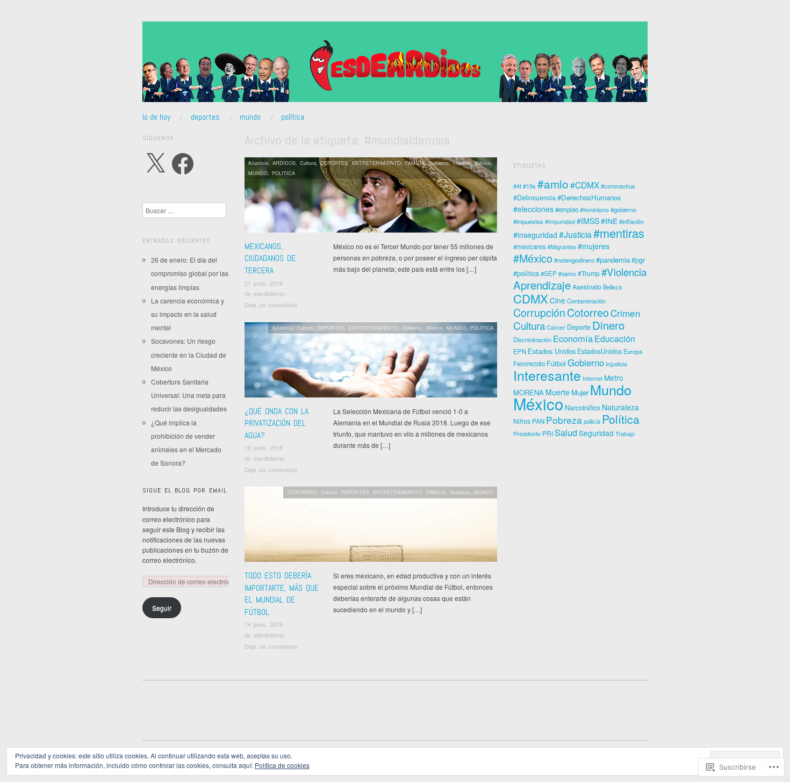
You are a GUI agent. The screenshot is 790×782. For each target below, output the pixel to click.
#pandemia (613, 260)
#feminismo (594, 210)
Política (621, 419)
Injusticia (616, 364)
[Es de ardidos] (395, 65)
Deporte (579, 327)
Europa (632, 351)
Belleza (612, 287)
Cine (557, 300)
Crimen (626, 313)
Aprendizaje (542, 285)
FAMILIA (415, 162)
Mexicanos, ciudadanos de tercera (270, 258)
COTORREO (302, 492)
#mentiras (618, 233)
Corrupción (539, 312)
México (483, 162)
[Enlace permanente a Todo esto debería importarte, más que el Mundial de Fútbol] (371, 527)
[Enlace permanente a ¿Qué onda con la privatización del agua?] (371, 362)
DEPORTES (205, 117)
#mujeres (593, 246)
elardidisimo (269, 293)
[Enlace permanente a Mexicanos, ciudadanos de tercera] (371, 197)
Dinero (608, 325)
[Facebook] (183, 164)
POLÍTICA (292, 117)
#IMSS (588, 220)
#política (526, 273)
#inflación (631, 221)
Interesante (547, 375)
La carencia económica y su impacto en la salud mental (187, 314)
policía (592, 421)
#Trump (589, 273)
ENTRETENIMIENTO (376, 162)
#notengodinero (574, 260)
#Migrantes (562, 247)
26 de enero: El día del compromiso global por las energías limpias (189, 273)
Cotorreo (588, 312)
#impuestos (528, 221)
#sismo (567, 274)
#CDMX (584, 185)
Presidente (527, 434)
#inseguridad (535, 234)
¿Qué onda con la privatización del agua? (276, 423)
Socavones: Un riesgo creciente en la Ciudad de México (188, 354)
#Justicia (258, 162)
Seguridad (596, 433)
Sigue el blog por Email (184, 490)
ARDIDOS (284, 162)
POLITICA (283, 173)
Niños (521, 420)
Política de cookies (282, 765)
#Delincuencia (534, 197)
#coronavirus (618, 186)
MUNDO (250, 117)
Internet (461, 162)
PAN (538, 421)
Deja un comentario (271, 304)
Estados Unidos (552, 351)
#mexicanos (529, 246)
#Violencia (624, 271)
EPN (519, 351)
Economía (573, 338)
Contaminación (586, 300)
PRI (547, 433)
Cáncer (556, 327)
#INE (609, 220)
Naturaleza (620, 407)
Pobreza (564, 419)
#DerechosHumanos (589, 197)
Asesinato (586, 286)
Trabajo (625, 434)
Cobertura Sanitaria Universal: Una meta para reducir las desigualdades (189, 395)
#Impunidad (560, 222)
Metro (613, 377)
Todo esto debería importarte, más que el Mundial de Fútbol (282, 593)
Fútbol (556, 363)
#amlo (553, 184)
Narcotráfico (582, 407)
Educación (614, 338)
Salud (566, 432)
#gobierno (623, 209)
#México (532, 258)
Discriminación (532, 339)
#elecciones (533, 209)
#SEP (549, 273)
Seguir (161, 607)
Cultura (308, 162)
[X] (155, 164)
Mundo (610, 389)
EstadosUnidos (599, 351)
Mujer (579, 392)
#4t (517, 186)
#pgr (638, 260)
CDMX (530, 298)
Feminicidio (529, 363)
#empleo (566, 209)
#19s (529, 186)
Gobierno (439, 162)
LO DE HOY (156, 117)
